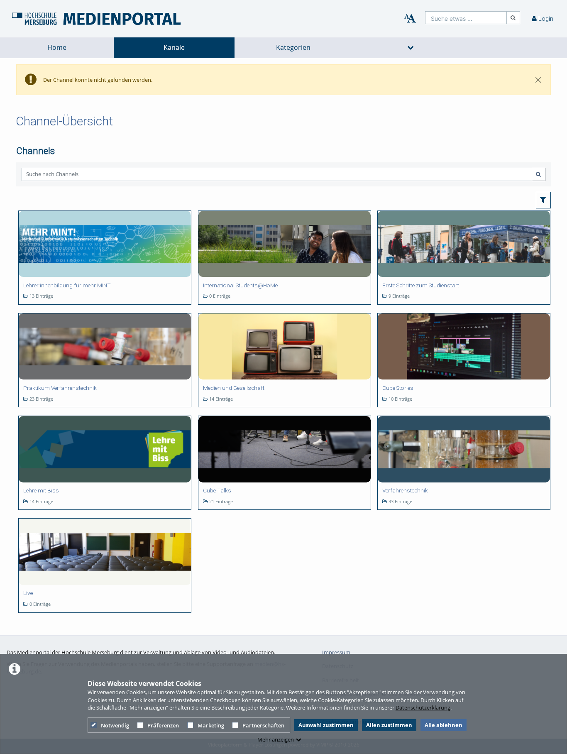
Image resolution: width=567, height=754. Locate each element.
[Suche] (513, 17)
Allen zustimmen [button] (389, 725)
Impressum (336, 652)
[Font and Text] (410, 18)
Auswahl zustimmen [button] (326, 725)
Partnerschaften (263, 725)
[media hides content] (410, 47)
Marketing (211, 725)
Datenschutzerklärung (423, 707)
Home (56, 47)
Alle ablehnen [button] (443, 725)
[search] (466, 17)
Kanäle (174, 47)
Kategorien (293, 47)
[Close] (538, 80)
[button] (543, 200)
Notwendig (115, 725)
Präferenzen (163, 725)
